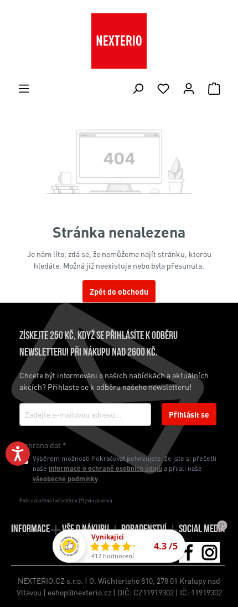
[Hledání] (138, 88)
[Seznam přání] (163, 88)
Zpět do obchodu (119, 291)
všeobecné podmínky (65, 478)
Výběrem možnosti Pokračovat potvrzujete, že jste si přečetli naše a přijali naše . (124, 468)
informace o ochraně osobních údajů (105, 468)
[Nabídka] (24, 88)
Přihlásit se (189, 414)
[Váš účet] (188, 88)
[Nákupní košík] (214, 88)
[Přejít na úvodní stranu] (119, 41)
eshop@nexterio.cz (79, 592)
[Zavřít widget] (222, 525)
